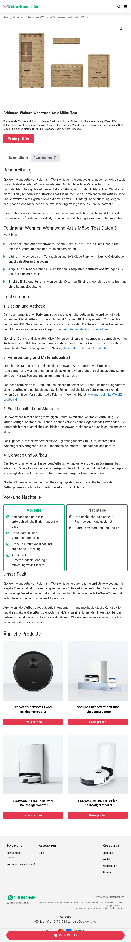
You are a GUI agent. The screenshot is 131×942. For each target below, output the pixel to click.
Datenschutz (117, 897)
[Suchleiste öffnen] (118, 7)
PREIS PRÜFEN (68, 935)
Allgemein (18, 17)
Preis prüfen (19, 138)
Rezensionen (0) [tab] (45, 157)
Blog (41, 852)
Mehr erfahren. (117, 908)
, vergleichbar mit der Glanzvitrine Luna (82, 329)
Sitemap (107, 872)
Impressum (102, 897)
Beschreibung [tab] (18, 157)
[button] (121, 29)
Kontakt (107, 859)
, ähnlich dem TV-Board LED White (84, 348)
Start (6, 17)
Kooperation (110, 866)
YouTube (12, 864)
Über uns (108, 852)
